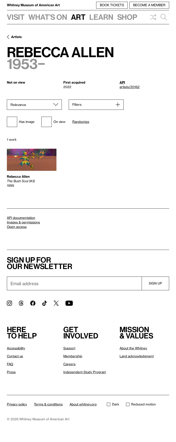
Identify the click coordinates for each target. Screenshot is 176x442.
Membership (72, 356)
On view (59, 122)
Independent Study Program (84, 372)
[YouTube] (69, 303)
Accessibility (16, 348)
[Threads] (21, 303)
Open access (17, 227)
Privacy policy (17, 404)
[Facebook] (33, 303)
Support (69, 348)
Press (11, 372)
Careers (69, 364)
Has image (27, 122)
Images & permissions (23, 222)
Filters (77, 104)
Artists (16, 37)
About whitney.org (83, 404)
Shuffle (153, 17)
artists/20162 (130, 87)
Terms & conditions (48, 404)
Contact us (15, 356)
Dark (115, 404)
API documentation (21, 218)
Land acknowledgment (137, 356)
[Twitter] (56, 303)
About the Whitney (133, 348)
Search (163, 17)
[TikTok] (44, 303)
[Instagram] (9, 303)
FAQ (10, 364)
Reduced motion (143, 404)
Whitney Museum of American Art (33, 5)
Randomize (80, 121)
